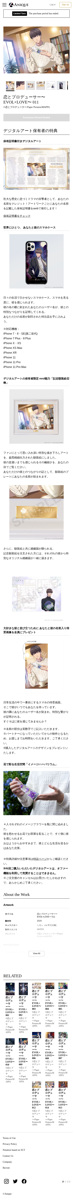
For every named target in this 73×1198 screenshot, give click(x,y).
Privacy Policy (10, 1144)
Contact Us (8, 1156)
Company (7, 1162)
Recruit (6, 1168)
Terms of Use (9, 1138)
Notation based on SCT (14, 1150)
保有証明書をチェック (17, 215)
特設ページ (40, 858)
